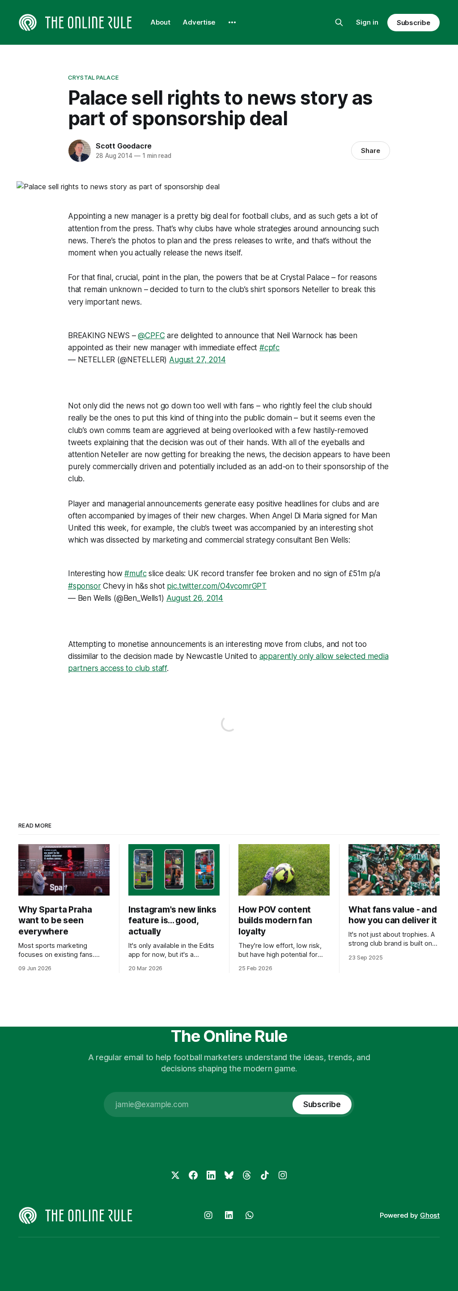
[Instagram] (282, 1175)
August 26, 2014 (194, 598)
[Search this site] (339, 22)
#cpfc (269, 347)
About (160, 22)
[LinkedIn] (211, 1175)
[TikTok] (264, 1175)
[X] (175, 1175)
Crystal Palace (93, 77)
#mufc (135, 573)
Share (370, 150)
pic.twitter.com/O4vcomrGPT (217, 586)
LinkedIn (229, 1215)
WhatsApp (250, 1215)
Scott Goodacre (124, 145)
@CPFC (151, 335)
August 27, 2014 (197, 359)
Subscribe (413, 22)
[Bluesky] (229, 1175)
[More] (232, 22)
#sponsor (84, 586)
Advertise (199, 22)
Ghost (430, 1215)
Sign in (367, 22)
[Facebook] (193, 1175)
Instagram (208, 1215)
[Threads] (246, 1175)
